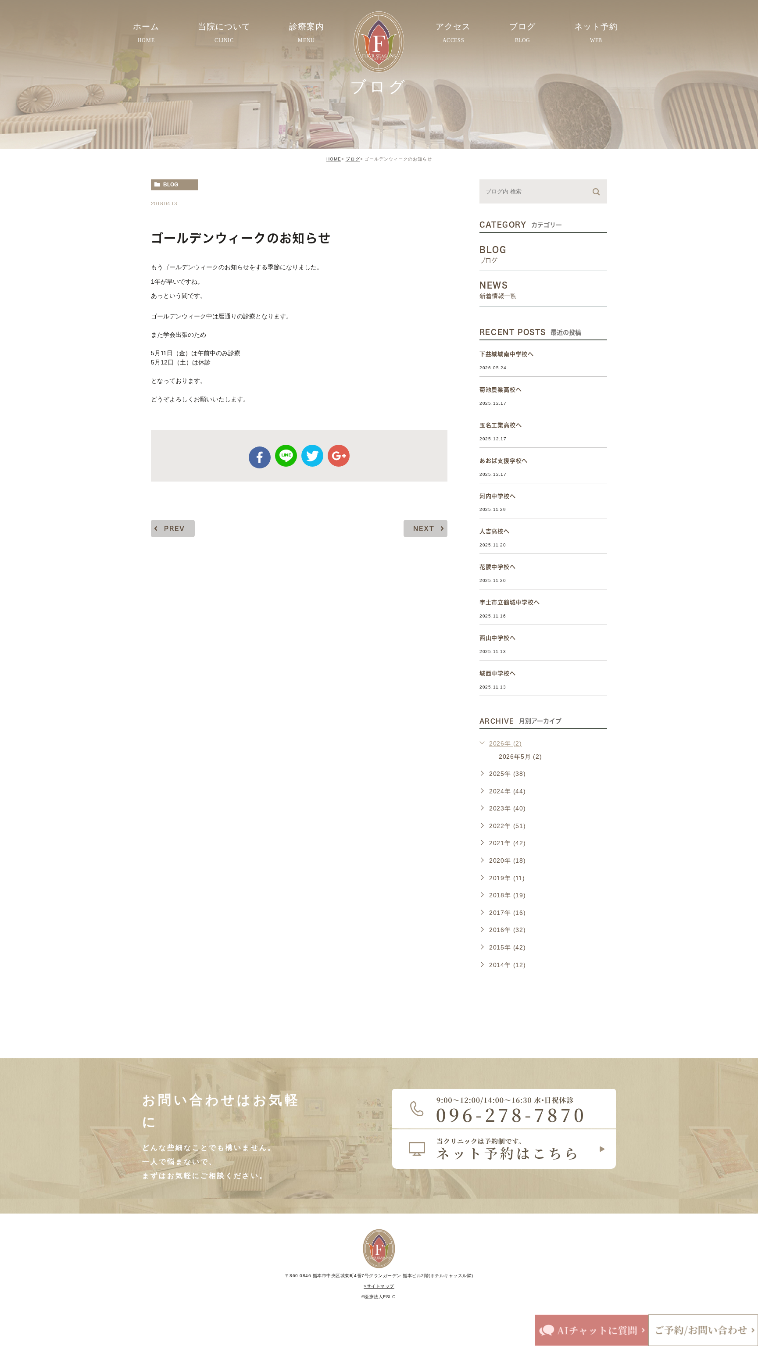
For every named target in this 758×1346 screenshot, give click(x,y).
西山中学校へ (497, 638)
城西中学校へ (497, 673)
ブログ (353, 159)
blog (170, 185)
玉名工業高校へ (500, 425)
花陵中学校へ (497, 567)
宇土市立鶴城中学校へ (509, 602)
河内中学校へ (497, 496)
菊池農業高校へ (500, 390)
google (339, 456)
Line (286, 456)
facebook (260, 457)
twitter (312, 456)
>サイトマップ (379, 1286)
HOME (333, 159)
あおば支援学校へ (503, 461)
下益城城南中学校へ (506, 354)
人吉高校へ (494, 531)
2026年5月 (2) (520, 756)
